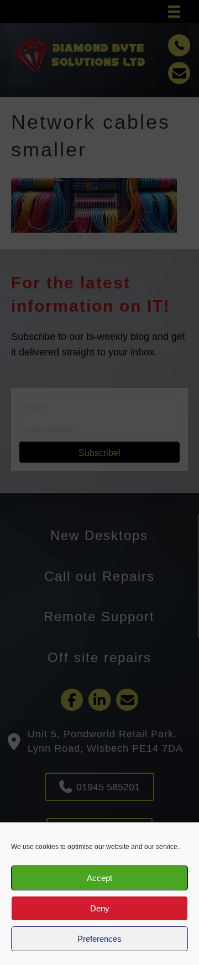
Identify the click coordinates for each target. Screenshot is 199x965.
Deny (99, 908)
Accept (99, 878)
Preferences (99, 938)
